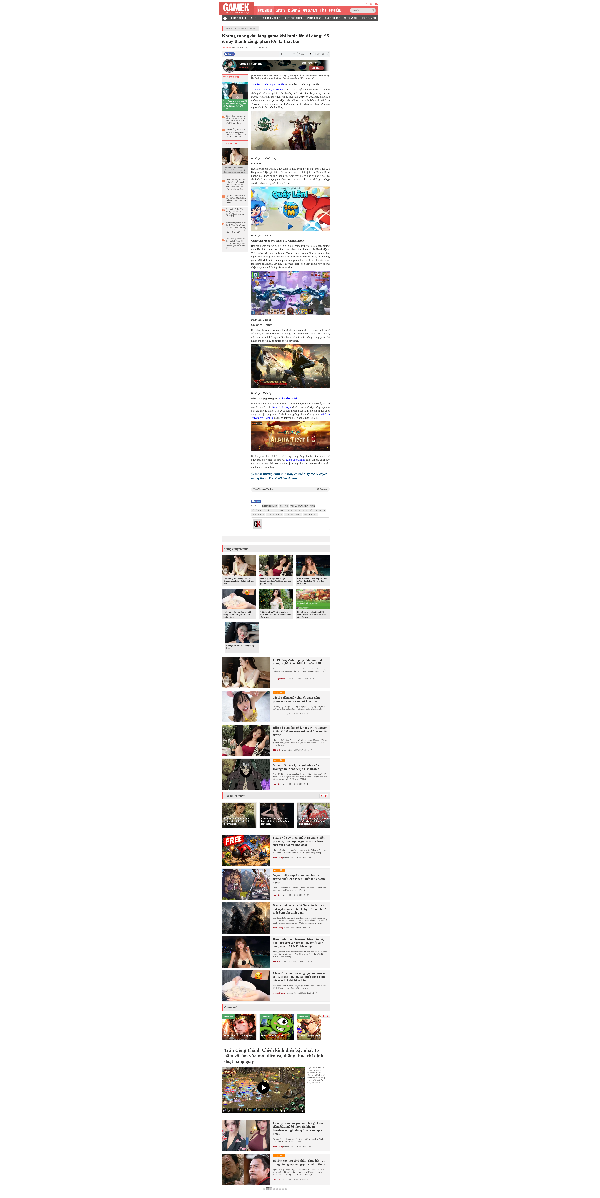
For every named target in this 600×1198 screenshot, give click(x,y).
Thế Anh (276, 750)
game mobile (258, 515)
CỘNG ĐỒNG (335, 10)
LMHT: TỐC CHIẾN (293, 18)
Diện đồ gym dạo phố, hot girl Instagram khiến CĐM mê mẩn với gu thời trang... (275, 581)
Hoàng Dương (279, 678)
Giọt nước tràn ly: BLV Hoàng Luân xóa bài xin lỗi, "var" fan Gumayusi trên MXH (235, 212)
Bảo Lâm (277, 714)
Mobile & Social (247, 28)
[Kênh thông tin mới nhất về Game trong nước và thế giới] (236, 8)
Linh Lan (277, 1179)
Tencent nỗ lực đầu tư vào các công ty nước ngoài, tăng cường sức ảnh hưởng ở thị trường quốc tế (236, 133)
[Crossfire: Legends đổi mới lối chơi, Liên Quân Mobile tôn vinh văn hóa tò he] (313, 600)
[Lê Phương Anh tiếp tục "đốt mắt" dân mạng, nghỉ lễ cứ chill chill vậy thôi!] (235, 156)
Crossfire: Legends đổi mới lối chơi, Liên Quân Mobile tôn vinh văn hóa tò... (311, 614)
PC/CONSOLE (351, 18)
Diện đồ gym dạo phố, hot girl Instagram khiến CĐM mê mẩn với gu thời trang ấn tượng (300, 731)
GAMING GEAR (314, 18)
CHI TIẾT (316, 68)
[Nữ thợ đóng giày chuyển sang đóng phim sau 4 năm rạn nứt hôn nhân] (246, 706)
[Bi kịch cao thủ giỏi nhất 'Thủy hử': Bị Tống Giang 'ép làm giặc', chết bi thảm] (246, 1169)
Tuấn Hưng (278, 857)
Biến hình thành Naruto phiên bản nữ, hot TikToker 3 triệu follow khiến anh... (312, 581)
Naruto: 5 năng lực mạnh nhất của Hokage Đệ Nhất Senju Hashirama (296, 767)
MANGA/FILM (310, 10)
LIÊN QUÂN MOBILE (270, 18)
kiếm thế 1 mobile (293, 515)
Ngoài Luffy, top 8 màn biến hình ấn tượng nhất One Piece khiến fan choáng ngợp (299, 878)
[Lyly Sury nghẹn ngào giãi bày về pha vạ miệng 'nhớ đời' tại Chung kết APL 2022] (235, 90)
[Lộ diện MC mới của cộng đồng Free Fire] (242, 633)
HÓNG (323, 10)
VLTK (312, 506)
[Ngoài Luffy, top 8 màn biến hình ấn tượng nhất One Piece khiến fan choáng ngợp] (246, 884)
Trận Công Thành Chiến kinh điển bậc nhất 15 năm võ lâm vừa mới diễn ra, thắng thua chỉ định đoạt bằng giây (273, 1055)
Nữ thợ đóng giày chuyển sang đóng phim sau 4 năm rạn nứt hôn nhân (296, 699)
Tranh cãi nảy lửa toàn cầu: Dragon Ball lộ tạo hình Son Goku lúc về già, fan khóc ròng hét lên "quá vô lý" (236, 243)
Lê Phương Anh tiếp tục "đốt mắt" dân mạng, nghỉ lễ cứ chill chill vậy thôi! (234, 169)
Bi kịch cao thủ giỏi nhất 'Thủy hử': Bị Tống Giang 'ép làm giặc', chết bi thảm (299, 1162)
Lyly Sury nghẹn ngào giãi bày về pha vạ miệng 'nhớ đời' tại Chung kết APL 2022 (235, 105)
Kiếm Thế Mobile (274, 515)
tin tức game (286, 510)
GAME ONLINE (332, 18)
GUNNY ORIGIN (238, 18)
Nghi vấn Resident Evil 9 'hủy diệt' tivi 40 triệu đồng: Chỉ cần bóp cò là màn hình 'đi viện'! (236, 199)
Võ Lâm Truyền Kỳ (299, 506)
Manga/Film (288, 714)
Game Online (289, 857)
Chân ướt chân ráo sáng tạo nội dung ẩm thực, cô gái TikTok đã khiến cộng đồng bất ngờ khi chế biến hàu (300, 976)
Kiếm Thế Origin (250, 63)
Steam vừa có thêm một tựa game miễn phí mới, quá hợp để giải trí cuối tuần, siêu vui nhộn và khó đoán (299, 841)
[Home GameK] (225, 18)
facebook (366, 4)
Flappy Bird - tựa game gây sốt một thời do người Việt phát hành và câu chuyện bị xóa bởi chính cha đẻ (236, 119)
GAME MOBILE (265, 10)
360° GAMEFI (369, 18)
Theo (290, 489)
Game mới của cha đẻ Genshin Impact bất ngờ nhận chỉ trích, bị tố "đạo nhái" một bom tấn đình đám (299, 909)
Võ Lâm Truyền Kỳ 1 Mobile (267, 84)
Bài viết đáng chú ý (304, 510)
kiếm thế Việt (310, 515)
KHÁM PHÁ (294, 10)
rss (376, 4)
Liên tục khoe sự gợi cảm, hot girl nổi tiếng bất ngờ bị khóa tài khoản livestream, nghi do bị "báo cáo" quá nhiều (298, 1128)
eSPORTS (280, 10)
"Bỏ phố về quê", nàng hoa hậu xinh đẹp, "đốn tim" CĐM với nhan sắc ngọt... (275, 614)
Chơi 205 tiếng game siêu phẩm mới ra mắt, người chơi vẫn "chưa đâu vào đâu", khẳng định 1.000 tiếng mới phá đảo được (235, 184)
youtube (371, 4)
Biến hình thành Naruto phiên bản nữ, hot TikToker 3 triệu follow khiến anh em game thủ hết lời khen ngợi (298, 942)
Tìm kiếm (373, 10)
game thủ (320, 510)
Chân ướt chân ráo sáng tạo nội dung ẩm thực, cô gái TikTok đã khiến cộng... (237, 614)
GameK (229, 28)
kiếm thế (284, 506)
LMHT (253, 18)
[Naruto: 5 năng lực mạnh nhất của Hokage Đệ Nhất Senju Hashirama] (246, 774)
